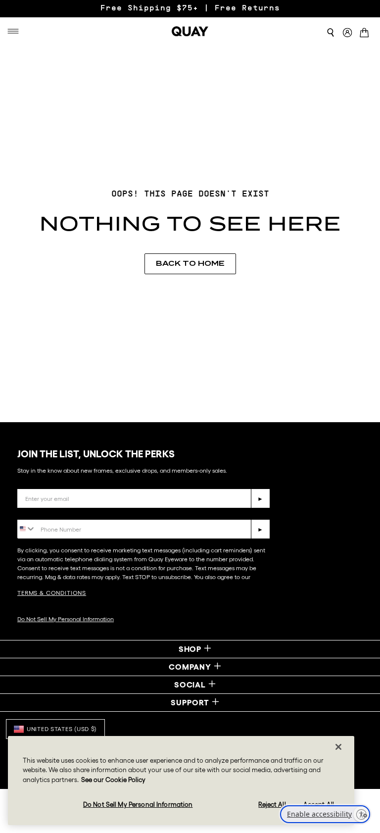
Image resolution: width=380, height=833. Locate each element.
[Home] (190, 31)
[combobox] (26, 528)
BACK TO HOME (190, 263)
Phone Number (45, 512)
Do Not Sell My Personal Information (65, 619)
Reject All (271, 804)
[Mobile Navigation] (14, 31)
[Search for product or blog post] (330, 33)
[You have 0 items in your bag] (366, 34)
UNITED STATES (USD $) (62, 729)
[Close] (338, 747)
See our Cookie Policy (113, 780)
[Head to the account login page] (347, 33)
